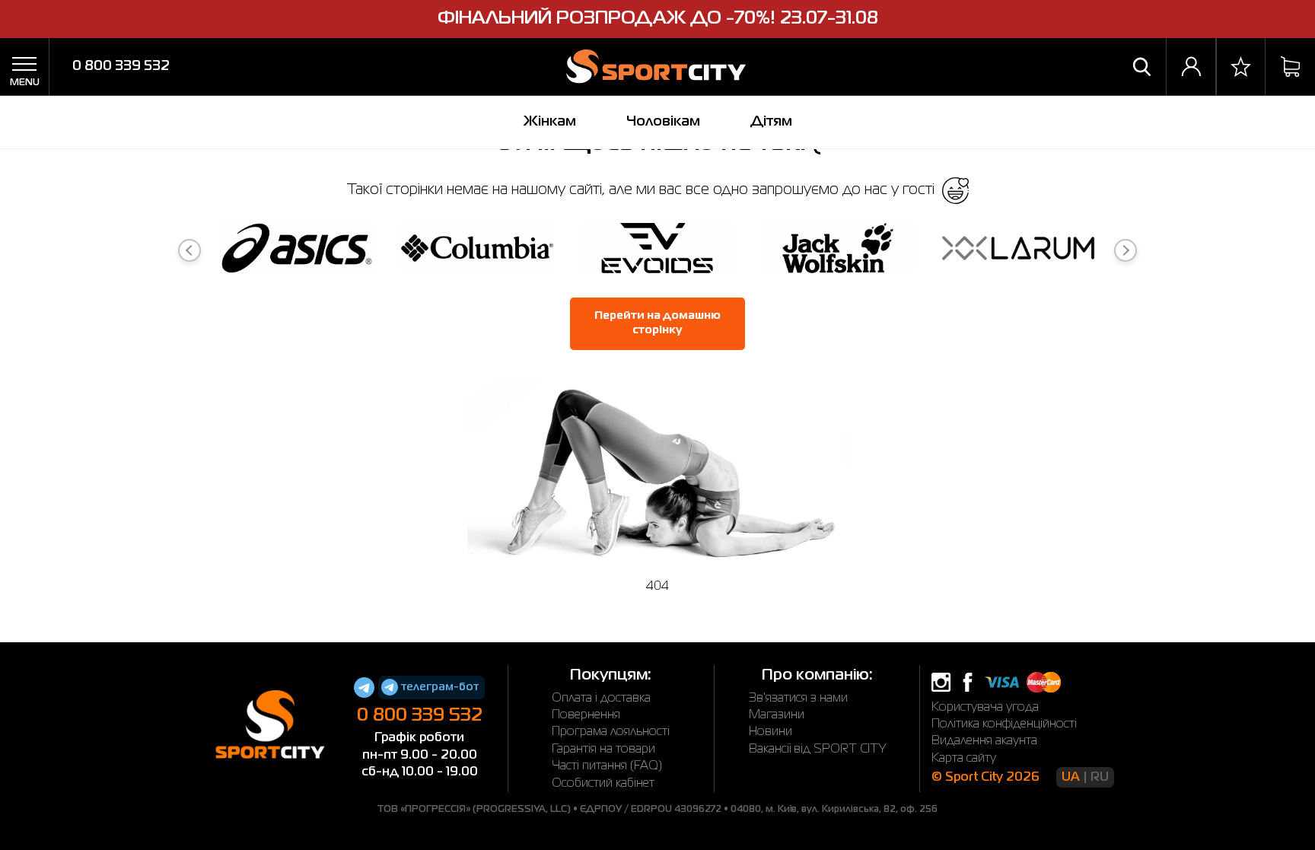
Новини (770, 732)
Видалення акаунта (984, 741)
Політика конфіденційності (1004, 724)
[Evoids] (657, 251)
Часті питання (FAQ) (607, 766)
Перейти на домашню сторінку (657, 323)
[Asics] (297, 251)
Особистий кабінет (603, 783)
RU (1100, 777)
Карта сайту (963, 758)
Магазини (776, 715)
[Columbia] (477, 251)
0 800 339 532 (121, 66)
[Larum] (1018, 251)
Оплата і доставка (601, 698)
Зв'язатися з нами (798, 698)
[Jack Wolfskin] (838, 251)
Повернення (586, 715)
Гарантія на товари (603, 749)
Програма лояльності (611, 732)
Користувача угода (985, 707)
